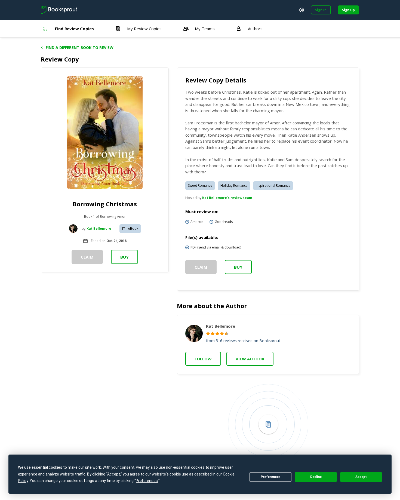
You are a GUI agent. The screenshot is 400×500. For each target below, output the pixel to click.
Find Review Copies (74, 28)
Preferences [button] (147, 480)
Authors (255, 28)
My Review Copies (144, 28)
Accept (361, 477)
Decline (316, 477)
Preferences (271, 477)
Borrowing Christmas (105, 204)
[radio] (208, 334)
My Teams (205, 28)
